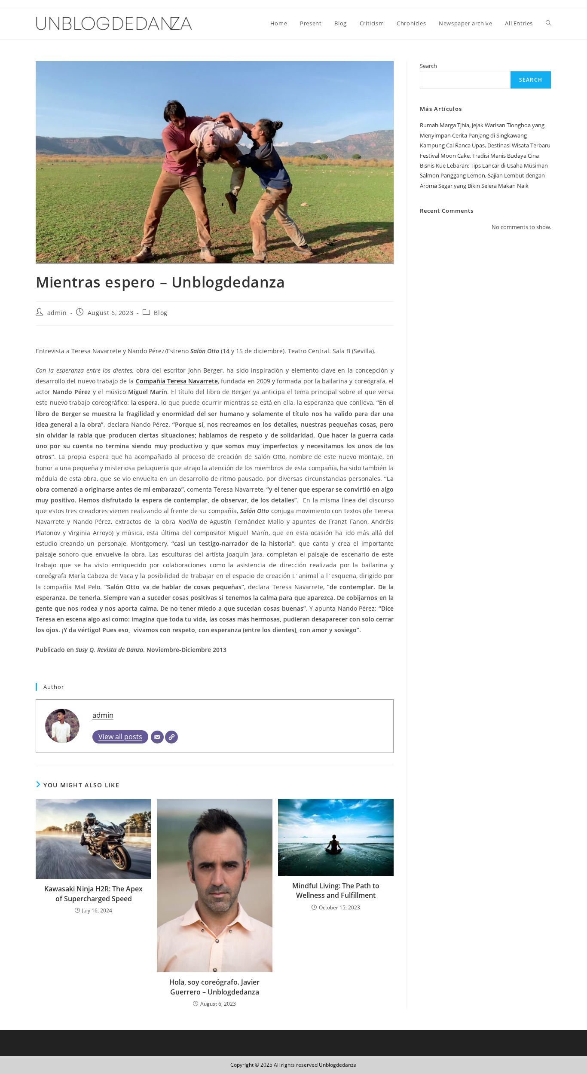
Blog (160, 313)
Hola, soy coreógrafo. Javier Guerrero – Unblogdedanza (214, 986)
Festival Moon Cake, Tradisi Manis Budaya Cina (479, 155)
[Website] (171, 737)
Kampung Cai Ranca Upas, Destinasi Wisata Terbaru (485, 145)
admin (57, 313)
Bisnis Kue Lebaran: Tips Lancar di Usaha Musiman (484, 165)
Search (428, 66)
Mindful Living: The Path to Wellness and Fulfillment (335, 890)
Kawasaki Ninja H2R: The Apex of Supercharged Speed (93, 893)
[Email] (157, 737)
